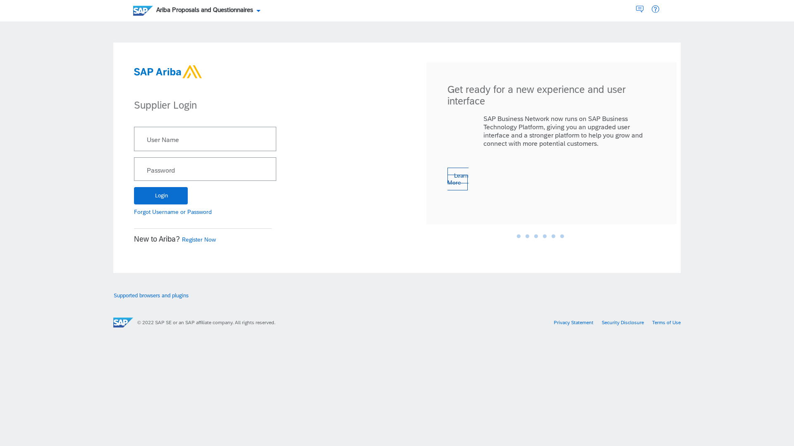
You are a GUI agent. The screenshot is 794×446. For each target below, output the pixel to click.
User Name (163, 140)
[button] (655, 9)
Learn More (458, 179)
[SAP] (123, 322)
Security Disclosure (623, 322)
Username (165, 212)
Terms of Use (666, 322)
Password (161, 170)
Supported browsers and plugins (151, 295)
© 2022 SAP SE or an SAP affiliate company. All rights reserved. (206, 322)
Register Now (199, 239)
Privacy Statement (573, 322)
